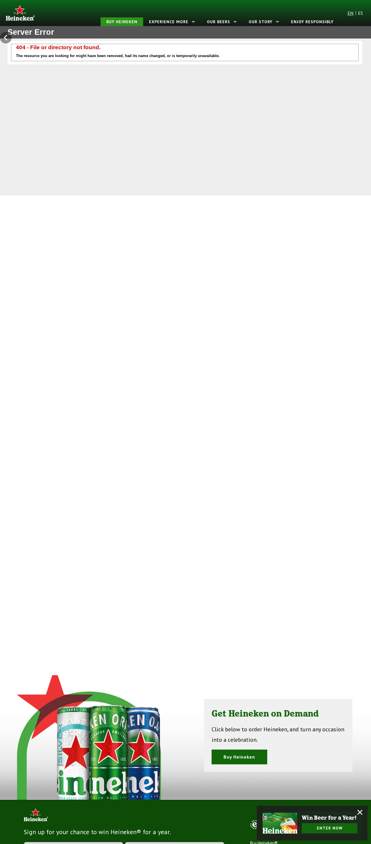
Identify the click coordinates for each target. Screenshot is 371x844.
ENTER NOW (330, 828)
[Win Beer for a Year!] (280, 823)
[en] (20, 13)
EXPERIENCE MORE (168, 22)
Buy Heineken (121, 22)
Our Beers (218, 22)
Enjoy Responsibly (312, 22)
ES (360, 13)
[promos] (7, 37)
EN (350, 13)
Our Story (260, 22)
